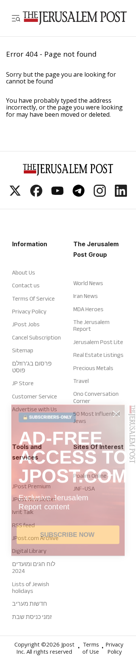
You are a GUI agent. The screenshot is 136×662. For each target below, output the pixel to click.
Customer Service (34, 396)
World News (88, 283)
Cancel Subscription (36, 337)
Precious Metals (93, 368)
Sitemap (22, 350)
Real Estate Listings (98, 355)
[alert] (68, 557)
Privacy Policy (29, 311)
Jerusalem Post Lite (98, 342)
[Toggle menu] (16, 18)
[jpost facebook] (36, 194)
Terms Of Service (33, 298)
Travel (81, 381)
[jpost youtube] (57, 194)
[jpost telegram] (79, 194)
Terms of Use (90, 649)
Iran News (85, 296)
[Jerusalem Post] (75, 18)
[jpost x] (15, 194)
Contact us (26, 285)
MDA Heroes (88, 309)
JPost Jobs (26, 324)
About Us (23, 272)
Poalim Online (90, 475)
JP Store (23, 383)
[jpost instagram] (100, 194)
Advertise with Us (34, 409)
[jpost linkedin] (121, 194)
